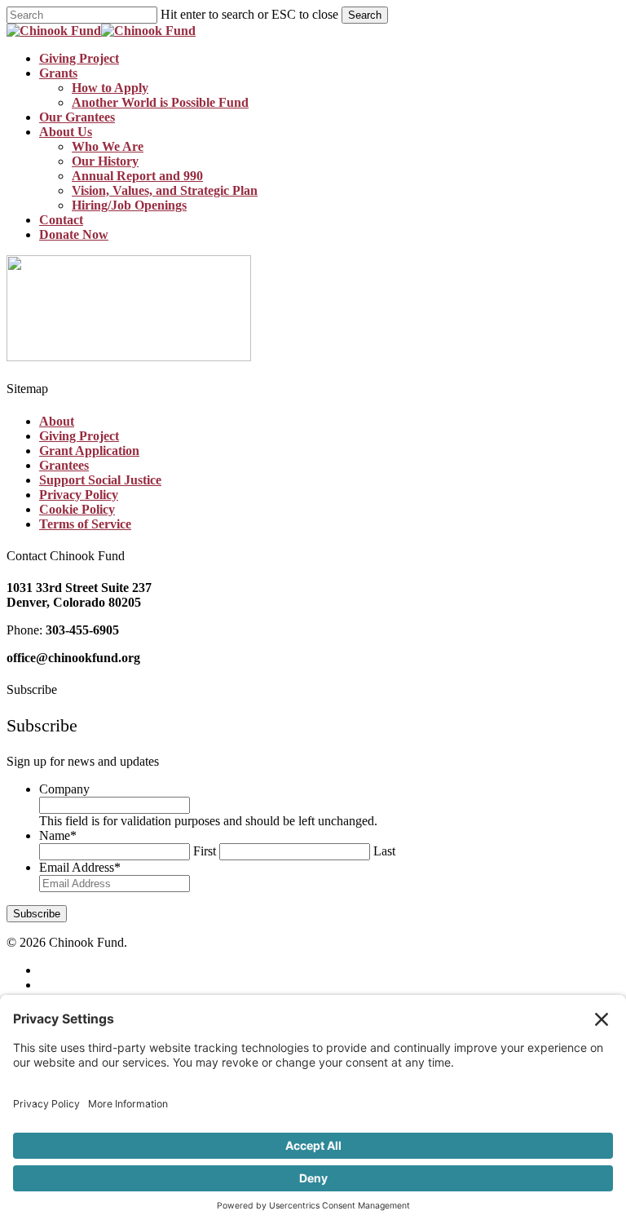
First (204, 851)
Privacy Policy (78, 495)
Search (364, 15)
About (56, 421)
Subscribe (36, 914)
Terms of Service (85, 524)
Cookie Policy (77, 509)
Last (384, 851)
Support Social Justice (100, 480)
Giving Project (79, 436)
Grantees (64, 465)
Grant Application (89, 450)
